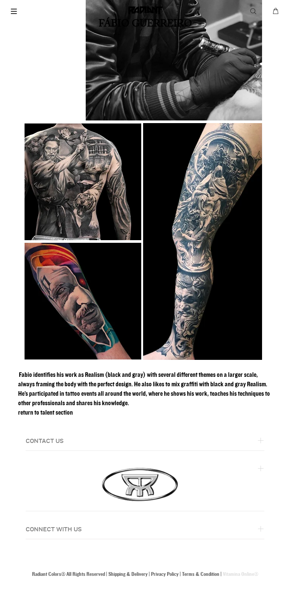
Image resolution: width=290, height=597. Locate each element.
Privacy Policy (165, 574)
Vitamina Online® (240, 574)
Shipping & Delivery (128, 574)
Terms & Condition (200, 574)
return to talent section (45, 413)
